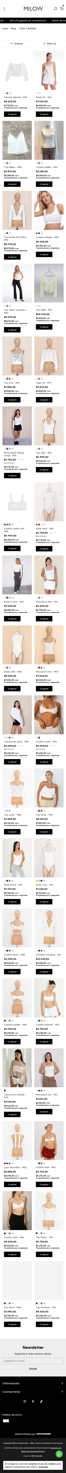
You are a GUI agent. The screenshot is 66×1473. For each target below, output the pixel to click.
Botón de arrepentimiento (33, 1451)
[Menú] (4, 9)
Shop (13, 28)
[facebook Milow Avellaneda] (33, 1401)
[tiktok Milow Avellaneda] (41, 1401)
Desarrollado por (25, 1433)
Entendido (43, 1467)
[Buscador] (56, 9)
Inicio (5, 28)
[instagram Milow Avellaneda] (24, 1401)
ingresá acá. (56, 1448)
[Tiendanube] (33, 1456)
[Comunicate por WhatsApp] (59, 1454)
